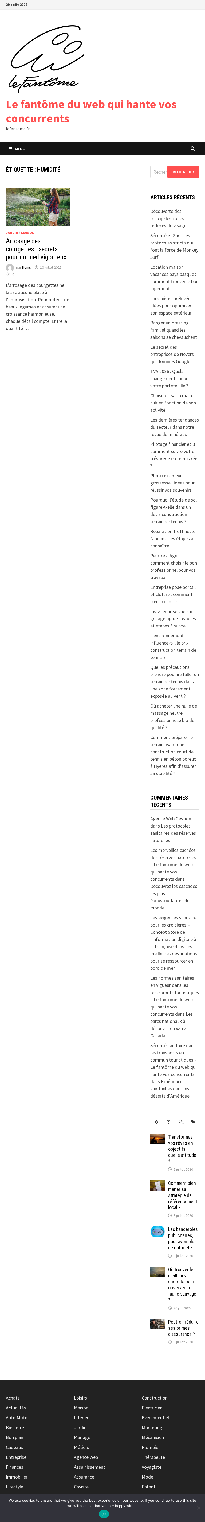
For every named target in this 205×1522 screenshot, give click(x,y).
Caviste (81, 1487)
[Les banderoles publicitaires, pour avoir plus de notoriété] (157, 1230)
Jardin (12, 232)
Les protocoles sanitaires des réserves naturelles (173, 833)
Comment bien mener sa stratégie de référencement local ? (182, 1195)
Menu (20, 148)
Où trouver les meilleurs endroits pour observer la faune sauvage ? (182, 1285)
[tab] (156, 1122)
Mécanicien (153, 1437)
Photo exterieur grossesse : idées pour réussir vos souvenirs (172, 482)
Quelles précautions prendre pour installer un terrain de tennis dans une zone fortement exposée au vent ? (174, 681)
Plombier (151, 1447)
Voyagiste (151, 1467)
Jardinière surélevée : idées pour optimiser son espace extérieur (171, 305)
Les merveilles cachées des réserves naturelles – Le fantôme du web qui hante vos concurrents (173, 864)
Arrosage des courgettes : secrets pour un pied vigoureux (36, 249)
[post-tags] (193, 1122)
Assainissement (89, 1467)
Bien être (15, 1427)
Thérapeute (153, 1457)
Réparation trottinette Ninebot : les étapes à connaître (172, 538)
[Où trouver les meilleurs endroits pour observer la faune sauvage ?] (157, 1270)
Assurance (84, 1477)
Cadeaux (14, 1447)
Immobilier (16, 1477)
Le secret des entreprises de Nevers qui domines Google (172, 354)
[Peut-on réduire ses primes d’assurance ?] (157, 1323)
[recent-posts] (169, 1122)
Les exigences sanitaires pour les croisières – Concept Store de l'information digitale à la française (174, 932)
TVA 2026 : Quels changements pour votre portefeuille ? (169, 378)
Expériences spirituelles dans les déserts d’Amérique (170, 1088)
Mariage (82, 1437)
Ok (103, 1514)
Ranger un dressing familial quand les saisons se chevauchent (173, 330)
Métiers (81, 1447)
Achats (12, 1398)
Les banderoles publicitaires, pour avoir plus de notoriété (183, 1238)
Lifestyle (14, 1487)
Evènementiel (155, 1417)
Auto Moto (16, 1417)
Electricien (152, 1408)
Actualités (16, 1408)
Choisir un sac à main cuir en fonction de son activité (173, 402)
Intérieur (82, 1417)
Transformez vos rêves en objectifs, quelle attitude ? (182, 1149)
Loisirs (80, 1398)
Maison (27, 232)
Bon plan (14, 1437)
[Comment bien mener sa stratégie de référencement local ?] (157, 1184)
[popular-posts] (156, 1122)
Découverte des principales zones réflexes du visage (168, 218)
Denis (26, 267)
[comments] (181, 1122)
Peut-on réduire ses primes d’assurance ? (183, 1328)
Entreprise (16, 1457)
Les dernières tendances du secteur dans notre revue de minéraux (174, 427)
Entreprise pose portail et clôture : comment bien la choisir (173, 594)
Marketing (152, 1427)
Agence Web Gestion (170, 819)
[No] (198, 1508)
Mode (147, 1477)
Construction (155, 1398)
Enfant (148, 1487)
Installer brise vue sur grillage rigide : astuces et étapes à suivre (173, 618)
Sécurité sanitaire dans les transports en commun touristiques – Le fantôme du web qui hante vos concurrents (173, 1059)
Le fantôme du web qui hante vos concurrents (91, 111)
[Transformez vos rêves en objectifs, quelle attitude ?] (157, 1138)
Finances (14, 1467)
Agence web (86, 1457)
